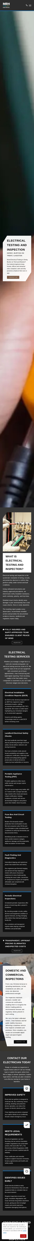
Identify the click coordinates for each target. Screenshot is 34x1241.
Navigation (30, 5)
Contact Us (13, 277)
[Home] (6, 5)
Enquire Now (17, 642)
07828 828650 (27, 5)
